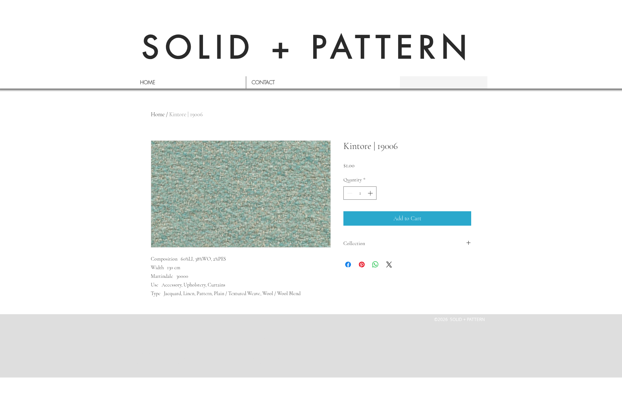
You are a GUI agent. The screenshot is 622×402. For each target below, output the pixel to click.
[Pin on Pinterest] (361, 264)
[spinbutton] (359, 193)
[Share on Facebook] (348, 264)
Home (157, 114)
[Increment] (370, 193)
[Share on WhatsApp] (375, 264)
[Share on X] (389, 264)
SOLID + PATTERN (307, 47)
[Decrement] (348, 193)
